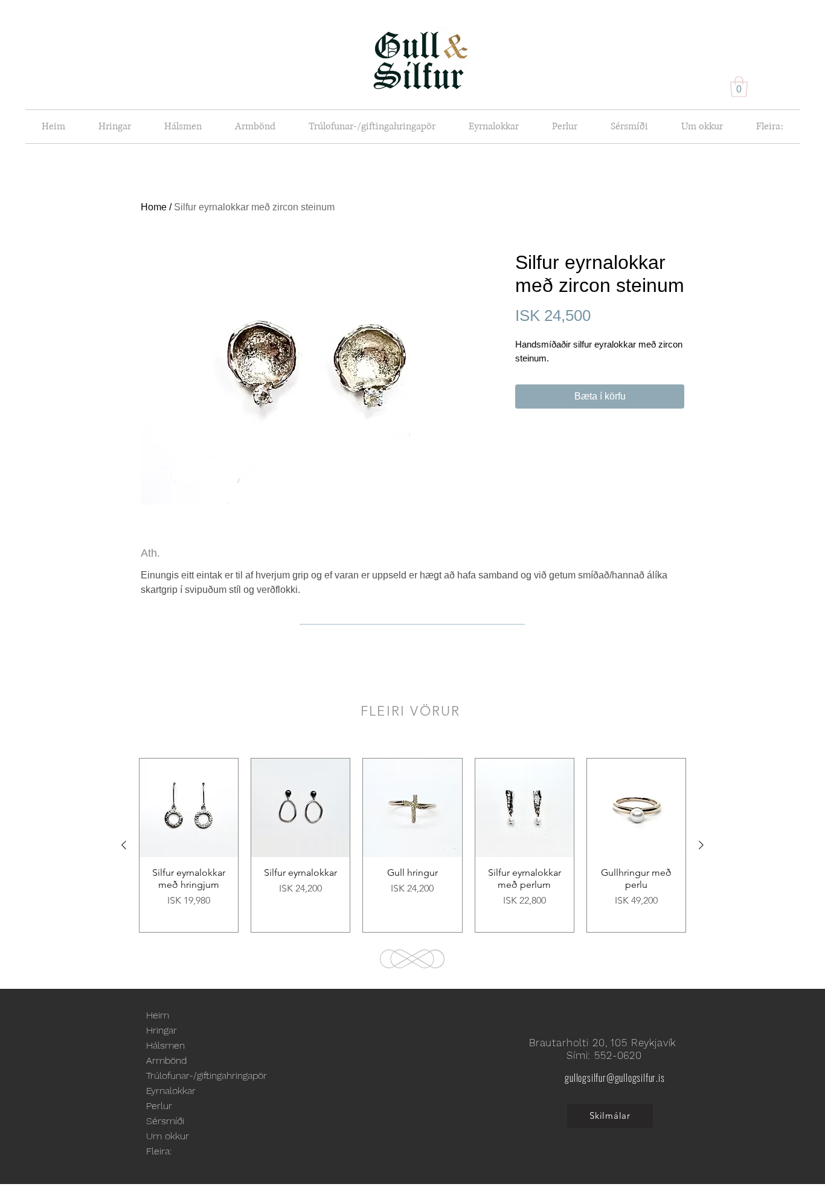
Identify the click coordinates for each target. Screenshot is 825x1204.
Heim (157, 1015)
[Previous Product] (124, 845)
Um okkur (167, 1136)
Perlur (159, 1106)
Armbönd (166, 1060)
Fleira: (159, 1151)
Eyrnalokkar (171, 1090)
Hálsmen (165, 1045)
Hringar (161, 1030)
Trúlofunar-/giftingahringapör (206, 1075)
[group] (412, 845)
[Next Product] (701, 845)
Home (154, 207)
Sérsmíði (165, 1121)
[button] (739, 86)
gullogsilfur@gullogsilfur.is (614, 1077)
